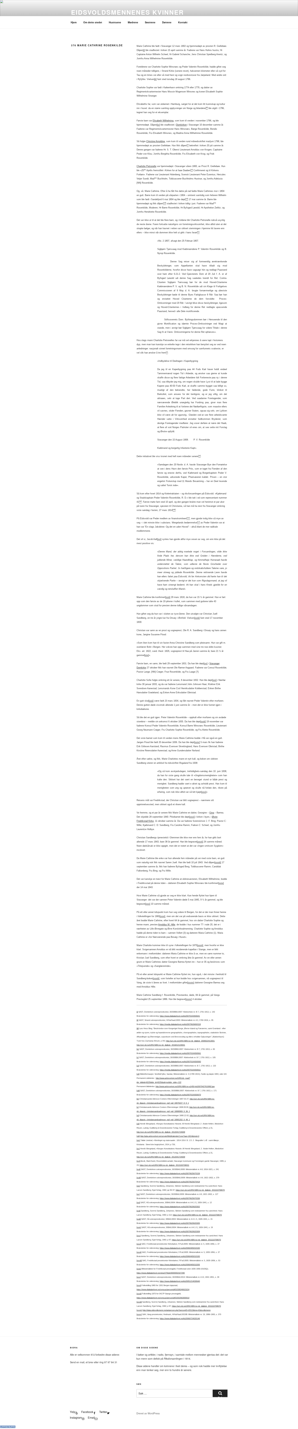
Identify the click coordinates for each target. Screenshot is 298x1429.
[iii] (138, 1028)
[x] (138, 1107)
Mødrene (133, 22)
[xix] (147, 655)
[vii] (138, 1074)
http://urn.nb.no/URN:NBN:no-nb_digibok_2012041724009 (161, 1132)
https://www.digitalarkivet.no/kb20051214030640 (180, 1281)
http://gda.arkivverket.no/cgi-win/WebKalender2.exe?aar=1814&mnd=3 (169, 1136)
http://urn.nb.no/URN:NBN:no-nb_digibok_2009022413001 (190, 1041)
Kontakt (182, 22)
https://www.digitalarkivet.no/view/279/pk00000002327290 (161, 1273)
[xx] (205, 663)
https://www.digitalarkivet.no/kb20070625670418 (180, 1182)
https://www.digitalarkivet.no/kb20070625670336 (180, 1198)
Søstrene (150, 22)
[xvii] (167, 597)
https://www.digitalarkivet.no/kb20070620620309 (180, 1231)
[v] (138, 1057)
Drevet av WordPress (148, 1413)
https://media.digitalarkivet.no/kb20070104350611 (180, 1070)
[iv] (158, 124)
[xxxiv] (190, 982)
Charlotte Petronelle (146, 166)
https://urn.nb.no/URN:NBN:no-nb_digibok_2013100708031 (164, 1165)
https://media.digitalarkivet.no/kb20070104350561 (180, 1053)
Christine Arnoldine (155, 141)
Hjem (74, 22)
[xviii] (197, 618)
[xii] (138, 1124)
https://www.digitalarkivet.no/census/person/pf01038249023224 (163, 1289)
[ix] (138, 1099)
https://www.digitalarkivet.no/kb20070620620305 (180, 1223)
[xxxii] (200, 945)
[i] (144, 50)
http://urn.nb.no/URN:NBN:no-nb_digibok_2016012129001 (161, 1045)
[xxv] (203, 792)
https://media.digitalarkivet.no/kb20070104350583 (180, 1062)
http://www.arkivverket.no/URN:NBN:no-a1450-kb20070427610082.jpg (185, 1086)
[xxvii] (200, 841)
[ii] (155, 79)
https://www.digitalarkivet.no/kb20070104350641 (180, 1016)
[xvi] (159, 539)
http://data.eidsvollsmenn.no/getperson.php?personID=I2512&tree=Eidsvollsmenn (177, 1310)
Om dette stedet (92, 22)
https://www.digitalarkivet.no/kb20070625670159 (180, 1173)
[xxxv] (189, 999)
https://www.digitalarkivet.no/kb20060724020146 (180, 1318)
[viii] (138, 1091)
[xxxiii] (156, 978)
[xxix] (221, 883)
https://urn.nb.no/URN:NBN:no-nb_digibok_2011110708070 (200, 1190)
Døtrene (166, 22)
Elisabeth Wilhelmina (163, 120)
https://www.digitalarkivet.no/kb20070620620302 (180, 1207)
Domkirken (181, 124)
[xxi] (214, 680)
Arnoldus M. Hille (166, 924)
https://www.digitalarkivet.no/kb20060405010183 (180, 1248)
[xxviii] (218, 862)
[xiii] (138, 1136)
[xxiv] (197, 742)
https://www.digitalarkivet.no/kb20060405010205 (180, 1265)
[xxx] (147, 904)
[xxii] (151, 700)
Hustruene (115, 22)
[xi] (138, 1115)
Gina (211, 812)
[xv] (138, 1149)
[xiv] (138, 1140)
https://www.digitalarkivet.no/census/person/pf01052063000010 (163, 1298)
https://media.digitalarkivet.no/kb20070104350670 (180, 1095)
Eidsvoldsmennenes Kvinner (127, 12)
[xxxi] (162, 916)
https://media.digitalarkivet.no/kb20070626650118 (180, 1024)
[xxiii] (203, 721)
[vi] (138, 1066)
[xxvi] (192, 817)
